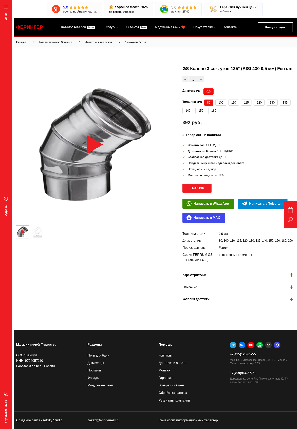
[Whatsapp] (259, 345)
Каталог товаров (73, 27)
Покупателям (203, 27)
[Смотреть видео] (95, 144)
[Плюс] (201, 79)
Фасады (93, 378)
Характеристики (194, 275)
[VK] (242, 345)
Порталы (94, 370)
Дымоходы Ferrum (136, 42)
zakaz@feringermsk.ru (103, 420)
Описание (189, 287)
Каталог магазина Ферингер (55, 42)
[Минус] (185, 79)
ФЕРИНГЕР (29, 27)
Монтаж (164, 370)
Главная (21, 42)
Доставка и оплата (172, 363)
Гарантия (166, 378)
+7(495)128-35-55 (243, 354)
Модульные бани (100, 385)
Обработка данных (173, 392)
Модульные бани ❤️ (170, 27)
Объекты (132, 27)
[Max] (277, 345)
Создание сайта (28, 420)
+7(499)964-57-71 (243, 373)
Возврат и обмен (171, 385)
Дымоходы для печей (98, 42)
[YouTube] (251, 345)
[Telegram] (233, 345)
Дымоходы (95, 363)
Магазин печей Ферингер (36, 344)
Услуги (111, 27)
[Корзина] (290, 210)
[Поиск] (290, 219)
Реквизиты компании (174, 400)
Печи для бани (98, 355)
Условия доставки (196, 299)
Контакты (230, 27)
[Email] (268, 345)
